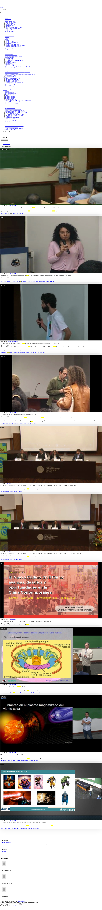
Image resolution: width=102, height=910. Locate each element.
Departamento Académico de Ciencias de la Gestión (15, 45)
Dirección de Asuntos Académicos (11, 85)
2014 (36, 352)
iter (32, 423)
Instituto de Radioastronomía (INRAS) (12, 103)
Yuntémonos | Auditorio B (10, 97)
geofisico (8, 281)
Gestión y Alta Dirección (9, 25)
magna (4, 491)
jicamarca (41, 281)
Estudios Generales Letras (10, 21)
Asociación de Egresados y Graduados (12, 105)
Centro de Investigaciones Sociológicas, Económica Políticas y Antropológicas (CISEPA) (21, 69)
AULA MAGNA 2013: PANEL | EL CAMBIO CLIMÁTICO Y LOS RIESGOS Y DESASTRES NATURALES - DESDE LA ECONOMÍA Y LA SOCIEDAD (42, 485)
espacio (22, 760)
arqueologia (18, 352)
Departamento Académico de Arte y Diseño (13, 46)
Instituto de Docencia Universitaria (11, 65)
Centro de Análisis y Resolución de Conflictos (13, 56)
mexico (42, 692)
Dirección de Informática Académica (12, 80)
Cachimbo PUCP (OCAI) (10, 116)
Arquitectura (7, 38)
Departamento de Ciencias (10, 48)
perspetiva (3, 423)
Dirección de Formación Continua (11, 86)
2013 (53, 281)
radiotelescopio (49, 281)
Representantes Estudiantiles (10, 76)
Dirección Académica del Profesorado (12, 84)
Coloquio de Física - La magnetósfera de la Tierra (14, 754)
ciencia (21, 828)
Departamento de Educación (10, 47)
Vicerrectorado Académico (10, 102)
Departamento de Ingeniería (10, 41)
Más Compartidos (6, 144)
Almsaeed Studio (13, 905)
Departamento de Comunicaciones (11, 42)
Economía (7, 37)
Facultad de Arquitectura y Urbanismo (12, 113)
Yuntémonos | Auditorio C (10, 98)
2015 (30, 423)
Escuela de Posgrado (9, 121)
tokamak (32, 692)
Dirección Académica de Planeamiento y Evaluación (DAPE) (16, 112)
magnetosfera (3, 760)
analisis (44, 352)
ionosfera (28, 281)
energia (35, 423)
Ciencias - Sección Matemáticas (11, 33)
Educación (7, 20)
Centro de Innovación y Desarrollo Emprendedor (14, 60)
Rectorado (7, 91)
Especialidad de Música (9, 57)
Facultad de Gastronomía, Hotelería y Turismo (13, 27)
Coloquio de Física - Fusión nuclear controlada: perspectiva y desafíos (19, 414)
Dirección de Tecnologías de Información (13, 101)
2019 (17, 760)
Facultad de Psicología (9, 104)
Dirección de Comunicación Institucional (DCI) (14, 115)
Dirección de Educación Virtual (11, 81)
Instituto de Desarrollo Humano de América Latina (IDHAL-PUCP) (18, 72)
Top (1, 908)
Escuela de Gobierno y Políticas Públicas (12, 122)
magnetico (36, 692)
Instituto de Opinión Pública (10, 67)
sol (29, 692)
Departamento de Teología (10, 108)
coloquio (2, 213)
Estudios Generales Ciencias (10, 22)
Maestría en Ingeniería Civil (10, 129)
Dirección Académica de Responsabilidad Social (14, 82)
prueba (6, 87)
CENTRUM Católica (9, 58)
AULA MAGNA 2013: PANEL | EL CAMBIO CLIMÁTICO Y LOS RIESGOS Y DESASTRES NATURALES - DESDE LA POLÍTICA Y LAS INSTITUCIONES (43, 553)
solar (34, 760)
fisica (6, 213)
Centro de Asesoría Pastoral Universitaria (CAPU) (14, 114)
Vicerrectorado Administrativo (10, 94)
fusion (18, 423)
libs (38, 352)
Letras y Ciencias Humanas (10, 24)
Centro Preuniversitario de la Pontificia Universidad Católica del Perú (18, 66)
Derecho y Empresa (9, 123)
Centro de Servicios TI (21, 901)
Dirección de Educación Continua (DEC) (13, 109)
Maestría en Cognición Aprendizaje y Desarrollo (14, 128)
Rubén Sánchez (5, 893)
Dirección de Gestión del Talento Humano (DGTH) (14, 111)
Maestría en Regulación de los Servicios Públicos (14, 126)
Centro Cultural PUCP (9, 59)
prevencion (16, 491)
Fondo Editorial (8, 43)
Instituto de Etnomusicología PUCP (11, 73)
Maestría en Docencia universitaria (11, 127)
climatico (11, 491)
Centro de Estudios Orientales (10, 75)
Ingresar (5, 10)
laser (11, 352)
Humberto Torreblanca (6, 868)
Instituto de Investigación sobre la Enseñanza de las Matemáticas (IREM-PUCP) (20, 74)
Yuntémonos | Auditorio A (10, 96)
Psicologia (7, 40)
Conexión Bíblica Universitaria (11, 62)
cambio (7, 491)
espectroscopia (3, 352)
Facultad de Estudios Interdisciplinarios (12, 28)
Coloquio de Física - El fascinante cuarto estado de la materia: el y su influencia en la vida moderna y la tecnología (29, 207)
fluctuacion (33, 281)
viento (32, 760)
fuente (27, 692)
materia (14, 213)
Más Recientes (6, 141)
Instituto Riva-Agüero (9, 54)
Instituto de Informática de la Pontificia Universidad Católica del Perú (18, 100)
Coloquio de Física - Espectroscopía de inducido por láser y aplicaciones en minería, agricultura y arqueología (31, 343)
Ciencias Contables (8, 29)
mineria (14, 352)
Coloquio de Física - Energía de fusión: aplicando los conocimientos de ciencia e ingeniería (25, 822)
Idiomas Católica (8, 61)
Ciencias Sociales (8, 16)
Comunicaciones (8, 19)
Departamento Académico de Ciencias (12, 44)
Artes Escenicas (8, 26)
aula (1, 491)
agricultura (23, 352)
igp (11, 281)
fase (17, 213)
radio (44, 281)
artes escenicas (8, 34)
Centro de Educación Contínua (11, 55)
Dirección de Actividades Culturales (12, 117)
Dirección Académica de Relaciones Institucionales (14, 83)
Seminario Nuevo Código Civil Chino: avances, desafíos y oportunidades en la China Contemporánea (27, 621)
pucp (20, 213)
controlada (11, 423)
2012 (22, 213)
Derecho (6, 18)
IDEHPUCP (7, 51)
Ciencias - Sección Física (10, 31)
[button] (2, 7)
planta (37, 828)
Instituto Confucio (8, 63)
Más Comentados (4, 139)
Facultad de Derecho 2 (9, 107)
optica (41, 352)
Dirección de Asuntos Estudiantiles (11, 79)
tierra (19, 760)
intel (8, 213)
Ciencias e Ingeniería (9, 23)
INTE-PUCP (7, 50)
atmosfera (24, 281)
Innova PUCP (7, 95)
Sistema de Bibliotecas (9, 92)
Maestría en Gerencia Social (10, 120)
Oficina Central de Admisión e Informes (12, 78)
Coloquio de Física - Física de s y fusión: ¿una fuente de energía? (20, 686)
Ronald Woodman (5, 880)
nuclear (15, 423)
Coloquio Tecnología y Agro (10, 99)
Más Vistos (5, 143)
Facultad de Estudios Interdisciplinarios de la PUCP (14, 110)
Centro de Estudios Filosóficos (11, 52)
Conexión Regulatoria (9, 89)
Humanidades (7, 32)
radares (5, 281)
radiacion (37, 760)
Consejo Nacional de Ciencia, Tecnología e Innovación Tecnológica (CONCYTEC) (21, 70)
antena (37, 281)
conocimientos (16, 828)
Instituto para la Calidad (9, 64)
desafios (6, 423)
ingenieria (25, 828)
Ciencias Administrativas (9, 36)
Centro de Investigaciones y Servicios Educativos (14, 68)
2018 (11, 692)
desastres (20, 491)
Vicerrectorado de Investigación (11, 93)
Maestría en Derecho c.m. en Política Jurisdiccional (14, 125)
